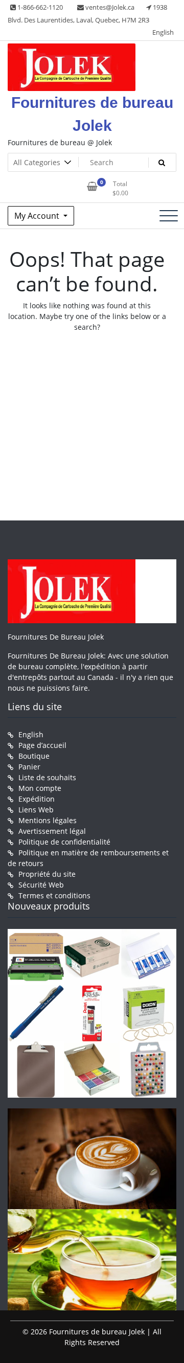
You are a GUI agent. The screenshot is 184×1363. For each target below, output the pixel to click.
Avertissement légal (52, 831)
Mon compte (39, 788)
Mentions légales (47, 820)
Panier (29, 766)
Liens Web (36, 809)
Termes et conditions (54, 895)
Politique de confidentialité (64, 842)
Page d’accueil (42, 745)
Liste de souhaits (47, 777)
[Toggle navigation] (168, 215)
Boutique (34, 756)
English (163, 32)
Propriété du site (47, 874)
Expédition (36, 799)
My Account (37, 215)
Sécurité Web (41, 885)
